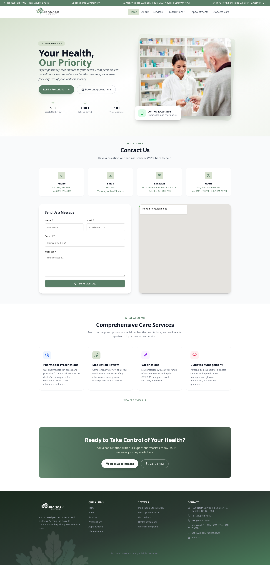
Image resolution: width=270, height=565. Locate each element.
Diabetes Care (221, 12)
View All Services (133, 400)
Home (133, 12)
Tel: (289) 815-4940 (16, 2)
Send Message (87, 283)
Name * (49, 220)
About (145, 12)
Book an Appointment (98, 89)
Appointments (200, 12)
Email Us (110, 187)
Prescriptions (175, 12)
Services (158, 12)
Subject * (50, 236)
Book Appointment (122, 463)
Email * (90, 220)
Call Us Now (157, 463)
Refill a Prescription (54, 89)
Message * (50, 251)
